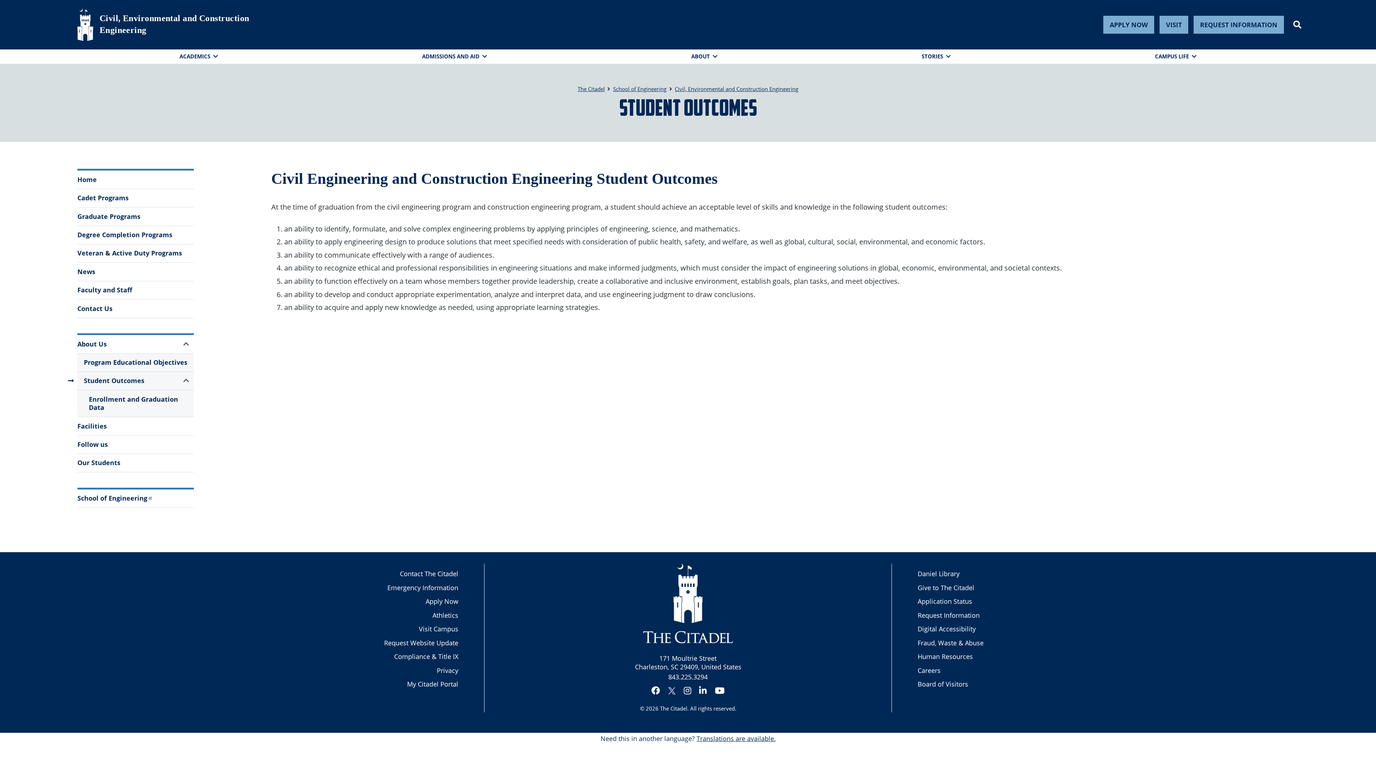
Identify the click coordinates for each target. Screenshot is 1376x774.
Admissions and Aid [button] (450, 56)
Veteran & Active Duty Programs (129, 253)
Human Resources (945, 656)
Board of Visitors (943, 684)
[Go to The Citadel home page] (85, 25)
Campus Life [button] (1172, 56)
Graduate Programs (108, 216)
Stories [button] (932, 56)
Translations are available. (736, 738)
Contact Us (95, 308)
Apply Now (1129, 24)
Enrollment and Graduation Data (133, 403)
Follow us (92, 444)
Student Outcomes (114, 380)
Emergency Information (422, 587)
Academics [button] (195, 56)
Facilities (92, 426)
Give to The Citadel (946, 587)
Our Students (98, 462)
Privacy (447, 670)
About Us (92, 344)
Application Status (945, 601)
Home (87, 179)
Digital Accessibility (947, 629)
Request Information (1238, 24)
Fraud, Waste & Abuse (951, 643)
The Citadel (673, 708)
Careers (929, 670)
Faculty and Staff (104, 290)
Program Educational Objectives (135, 362)
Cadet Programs (103, 198)
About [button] (700, 56)
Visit (1174, 24)
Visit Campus (438, 629)
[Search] (1297, 24)
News (86, 271)
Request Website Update (421, 643)
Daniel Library (939, 573)
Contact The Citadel (429, 573)
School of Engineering (112, 498)
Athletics (445, 615)
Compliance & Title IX (426, 656)
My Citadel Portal (432, 684)
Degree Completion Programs (124, 234)
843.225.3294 (688, 677)
